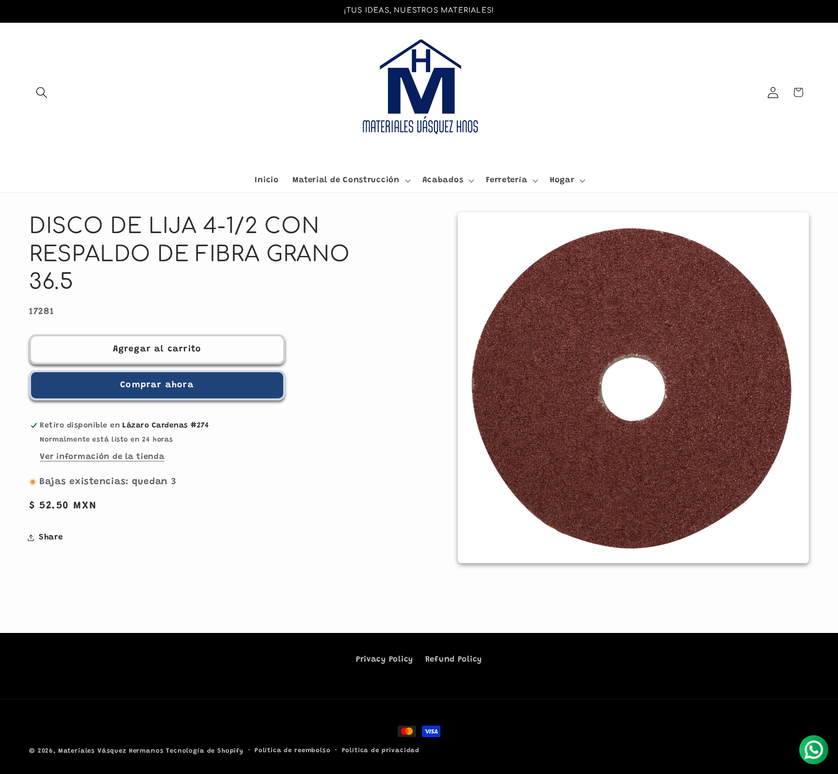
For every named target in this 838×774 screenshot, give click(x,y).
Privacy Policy (384, 659)
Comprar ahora (157, 384)
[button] (42, 92)
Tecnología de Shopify (204, 751)
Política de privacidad (380, 750)
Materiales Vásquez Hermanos (111, 751)
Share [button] (51, 537)
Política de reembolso (293, 750)
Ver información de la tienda (102, 457)
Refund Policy (453, 659)
